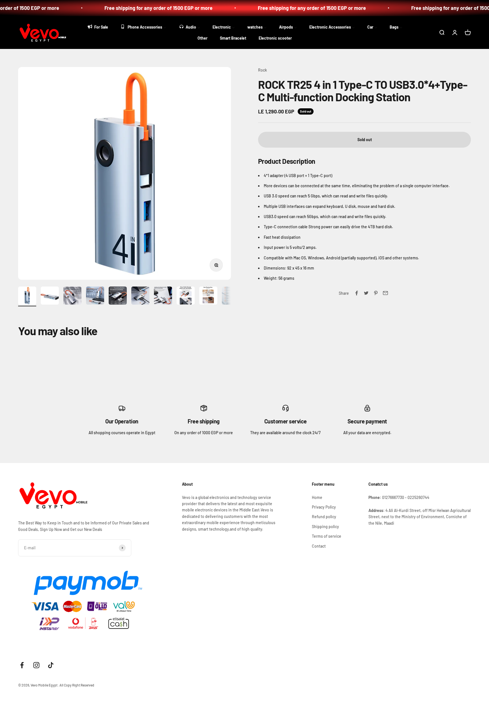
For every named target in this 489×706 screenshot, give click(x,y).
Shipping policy (325, 526)
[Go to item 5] (118, 296)
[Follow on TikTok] (51, 665)
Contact (319, 546)
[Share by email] (385, 293)
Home (317, 497)
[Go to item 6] (140, 296)
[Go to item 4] (95, 296)
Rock (262, 70)
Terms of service (326, 536)
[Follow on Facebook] (22, 665)
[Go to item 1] (27, 296)
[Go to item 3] (72, 296)
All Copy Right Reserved (76, 685)
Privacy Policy (324, 507)
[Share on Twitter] (366, 293)
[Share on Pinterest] (376, 293)
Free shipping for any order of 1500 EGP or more (147, 8)
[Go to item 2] (50, 296)
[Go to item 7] (163, 296)
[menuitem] (97, 26)
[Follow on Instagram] (36, 665)
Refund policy (324, 516)
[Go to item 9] (208, 296)
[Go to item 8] (186, 296)
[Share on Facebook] (356, 293)
